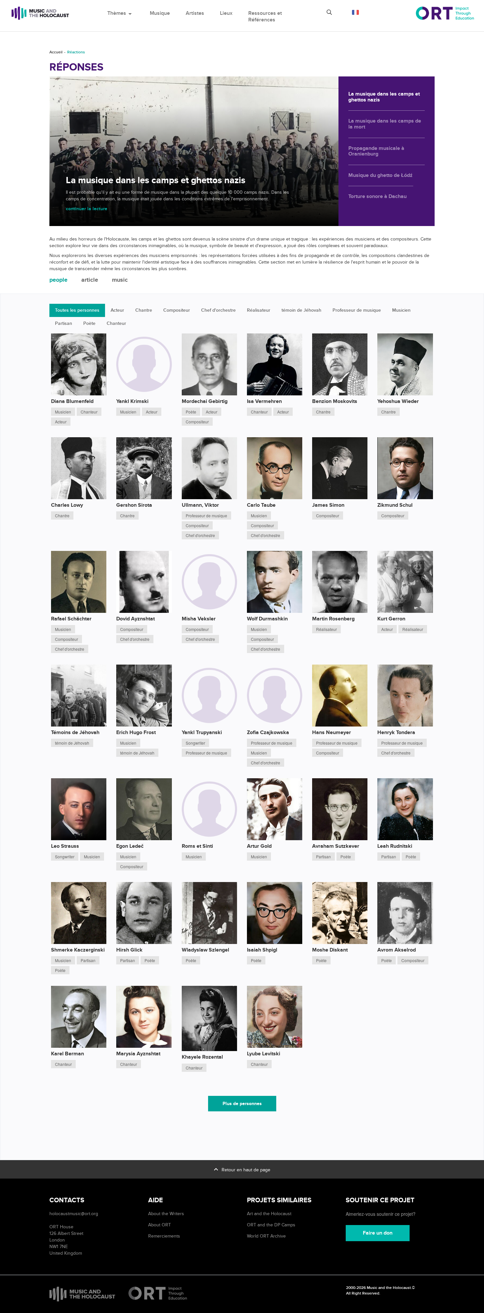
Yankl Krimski (132, 401)
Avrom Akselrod (396, 950)
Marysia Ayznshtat (138, 1053)
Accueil (56, 52)
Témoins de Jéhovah (75, 732)
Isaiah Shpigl (262, 950)
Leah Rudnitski (394, 846)
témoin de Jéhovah (301, 310)
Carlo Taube (261, 505)
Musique (160, 13)
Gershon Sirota (134, 505)
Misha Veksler (199, 618)
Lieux (226, 13)
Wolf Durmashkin (267, 618)
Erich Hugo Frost (136, 732)
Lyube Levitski (263, 1053)
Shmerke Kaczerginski (78, 950)
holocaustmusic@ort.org (73, 1213)
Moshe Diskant (330, 950)
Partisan (63, 323)
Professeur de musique (357, 310)
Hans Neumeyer (331, 732)
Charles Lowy (67, 505)
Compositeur (176, 310)
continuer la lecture (86, 209)
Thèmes (120, 13)
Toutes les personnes (77, 310)
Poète (89, 323)
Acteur (117, 310)
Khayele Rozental (202, 1057)
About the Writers (166, 1213)
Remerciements (164, 1236)
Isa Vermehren (264, 401)
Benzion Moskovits (334, 401)
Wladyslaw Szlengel (205, 950)
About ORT (159, 1225)
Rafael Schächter (71, 618)
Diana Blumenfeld (72, 401)
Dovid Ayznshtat (135, 618)
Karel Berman (67, 1053)
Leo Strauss (65, 846)
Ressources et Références (265, 16)
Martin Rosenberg (333, 618)
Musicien (401, 310)
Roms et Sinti (197, 846)
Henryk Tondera (396, 732)
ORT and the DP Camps (271, 1225)
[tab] (58, 280)
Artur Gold (259, 846)
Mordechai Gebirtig (205, 401)
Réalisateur (258, 310)
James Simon (328, 505)
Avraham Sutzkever (335, 846)
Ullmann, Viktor (200, 505)
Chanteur (116, 323)
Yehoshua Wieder (398, 401)
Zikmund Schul (395, 505)
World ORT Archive (266, 1236)
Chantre (143, 310)
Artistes (195, 13)
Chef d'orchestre (218, 310)
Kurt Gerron (391, 618)
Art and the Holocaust (269, 1213)
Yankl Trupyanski (202, 732)
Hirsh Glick (129, 950)
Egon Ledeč (130, 846)
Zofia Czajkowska (268, 732)
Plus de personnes (242, 1103)
